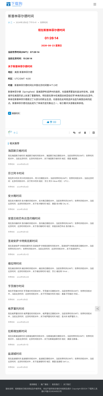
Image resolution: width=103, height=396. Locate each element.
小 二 (10, 22)
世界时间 (44, 22)
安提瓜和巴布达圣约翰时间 (24, 218)
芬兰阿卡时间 (16, 173)
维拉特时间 (14, 263)
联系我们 (56, 384)
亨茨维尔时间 (16, 286)
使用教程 (33, 384)
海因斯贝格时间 (17, 150)
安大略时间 (14, 196)
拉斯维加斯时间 (17, 331)
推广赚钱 (44, 384)
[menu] (95, 4)
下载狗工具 (92, 388)
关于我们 (67, 384)
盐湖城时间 (14, 353)
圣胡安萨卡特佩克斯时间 (23, 241)
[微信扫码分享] (74, 132)
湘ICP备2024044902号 (51, 391)
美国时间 (15, 113)
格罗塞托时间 (16, 308)
